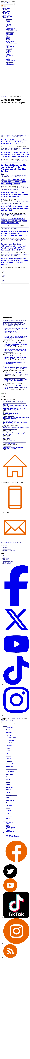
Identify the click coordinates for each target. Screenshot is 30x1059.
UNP (7, 753)
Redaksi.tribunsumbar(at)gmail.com (11, 542)
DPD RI (8, 808)
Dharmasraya (7, 562)
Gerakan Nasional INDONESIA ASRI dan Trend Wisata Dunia (14, 442)
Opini (7, 823)
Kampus (8, 756)
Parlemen (9, 745)
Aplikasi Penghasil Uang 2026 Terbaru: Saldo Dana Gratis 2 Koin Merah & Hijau (16, 373)
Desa (7, 803)
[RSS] (3, 715)
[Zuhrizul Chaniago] (9, 440)
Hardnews (9, 816)
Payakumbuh (10, 766)
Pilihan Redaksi (10, 827)
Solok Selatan (10, 800)
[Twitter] (16, 632)
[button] (14, 4)
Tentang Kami (7, 549)
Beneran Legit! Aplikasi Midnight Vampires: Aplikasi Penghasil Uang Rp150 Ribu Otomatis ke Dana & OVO (13, 247)
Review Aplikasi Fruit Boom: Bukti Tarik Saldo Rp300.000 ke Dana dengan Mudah (14, 194)
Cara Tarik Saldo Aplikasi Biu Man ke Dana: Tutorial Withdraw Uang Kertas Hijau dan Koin (13, 168)
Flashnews (6, 555)
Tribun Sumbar (15, 718)
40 (4, 276)
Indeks (8, 830)
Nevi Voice (6, 558)
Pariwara (8, 758)
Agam (8, 779)
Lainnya (5, 821)
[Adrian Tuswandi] (8, 407)
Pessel (8, 748)
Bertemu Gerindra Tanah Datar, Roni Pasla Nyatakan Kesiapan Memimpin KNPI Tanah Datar (15, 357)
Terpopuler (9, 829)
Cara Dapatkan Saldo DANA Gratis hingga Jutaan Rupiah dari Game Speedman (13, 182)
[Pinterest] (16, 655)
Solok (7, 797)
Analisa (8, 782)
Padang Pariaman (11, 795)
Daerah (8, 792)
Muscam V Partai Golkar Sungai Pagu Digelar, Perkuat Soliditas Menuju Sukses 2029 (15, 338)
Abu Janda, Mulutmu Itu (10, 413)
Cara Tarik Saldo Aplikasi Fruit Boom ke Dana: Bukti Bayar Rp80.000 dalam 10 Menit (14, 142)
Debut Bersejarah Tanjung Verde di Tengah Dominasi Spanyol (14, 409)
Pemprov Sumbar (11, 769)
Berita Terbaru (10, 831)
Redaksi (5, 547)
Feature (8, 810)
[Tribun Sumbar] (5, 2)
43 (4, 280)
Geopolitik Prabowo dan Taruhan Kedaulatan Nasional (13, 448)
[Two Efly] (6, 412)
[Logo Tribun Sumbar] (7, 720)
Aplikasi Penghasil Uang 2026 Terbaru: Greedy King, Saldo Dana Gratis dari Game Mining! (16, 351)
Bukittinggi (9, 787)
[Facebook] (16, 606)
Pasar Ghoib (7, 438)
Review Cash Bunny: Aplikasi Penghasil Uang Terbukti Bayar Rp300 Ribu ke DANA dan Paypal (14, 262)
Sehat (8, 818)
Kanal (5, 726)
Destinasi (9, 805)
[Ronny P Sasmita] (8, 416)
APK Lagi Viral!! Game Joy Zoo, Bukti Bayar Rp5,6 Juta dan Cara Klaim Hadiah (15, 208)
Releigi (8, 750)
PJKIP (7, 813)
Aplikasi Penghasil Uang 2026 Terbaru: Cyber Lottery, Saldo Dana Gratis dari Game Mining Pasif (16, 344)
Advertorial (9, 822)
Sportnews (9, 776)
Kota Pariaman (7, 563)
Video (8, 826)
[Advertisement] (15, 81)
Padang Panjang (8, 561)
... (3, 273)
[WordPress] (16, 684)
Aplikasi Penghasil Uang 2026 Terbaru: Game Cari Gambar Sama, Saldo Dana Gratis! (16, 387)
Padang (5, 559)
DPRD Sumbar (10, 789)
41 (3, 277)
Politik (5, 557)
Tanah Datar (10, 774)
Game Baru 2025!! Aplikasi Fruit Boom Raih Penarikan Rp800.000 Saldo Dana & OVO (14, 233)
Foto (7, 825)
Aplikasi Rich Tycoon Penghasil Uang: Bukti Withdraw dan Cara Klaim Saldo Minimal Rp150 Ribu (15, 154)
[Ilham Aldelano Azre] (9, 421)
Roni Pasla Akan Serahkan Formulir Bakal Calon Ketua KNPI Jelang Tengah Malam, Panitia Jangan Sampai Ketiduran (16, 380)
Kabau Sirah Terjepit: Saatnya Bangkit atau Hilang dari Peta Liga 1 (16, 428)
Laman (5, 832)
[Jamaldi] (6, 426)
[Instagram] (16, 714)
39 (4, 275)
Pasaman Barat (10, 763)
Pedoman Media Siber (9, 550)
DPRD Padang (10, 771)
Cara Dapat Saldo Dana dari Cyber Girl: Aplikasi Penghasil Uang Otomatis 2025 (14, 221)
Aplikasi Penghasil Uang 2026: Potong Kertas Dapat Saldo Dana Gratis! (15, 368)
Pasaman (9, 761)
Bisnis (2, 147)
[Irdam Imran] (7, 446)
